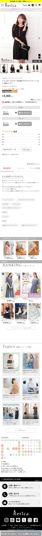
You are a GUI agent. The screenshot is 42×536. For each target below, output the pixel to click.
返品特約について (34, 164)
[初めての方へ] (21, 486)
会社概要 (4, 525)
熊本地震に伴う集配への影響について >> (21, 1)
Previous (2, 38)
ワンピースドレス (30, 9)
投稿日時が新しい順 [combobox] (9, 149)
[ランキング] (29, 5)
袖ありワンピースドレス (29, 225)
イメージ (21, 168)
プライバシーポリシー (25, 527)
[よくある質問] (21, 494)
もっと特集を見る (20, 430)
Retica (4, 212)
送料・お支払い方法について (18, 525)
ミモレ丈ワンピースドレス (25, 200)
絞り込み (27, 150)
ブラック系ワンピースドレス (11, 208)
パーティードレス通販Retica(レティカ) (12, 9)
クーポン (5, 216)
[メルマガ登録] (21, 502)
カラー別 (5, 204)
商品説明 (7, 168)
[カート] (39, 5)
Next (39, 38)
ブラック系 (16, 204)
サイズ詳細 (35, 168)
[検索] (36, 5)
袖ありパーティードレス (10, 225)
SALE (4, 221)
